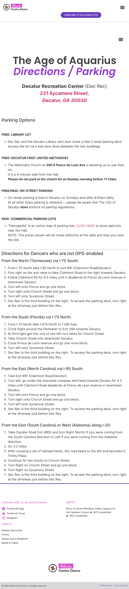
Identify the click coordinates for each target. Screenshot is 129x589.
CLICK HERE (85, 226)
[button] (122, 7)
